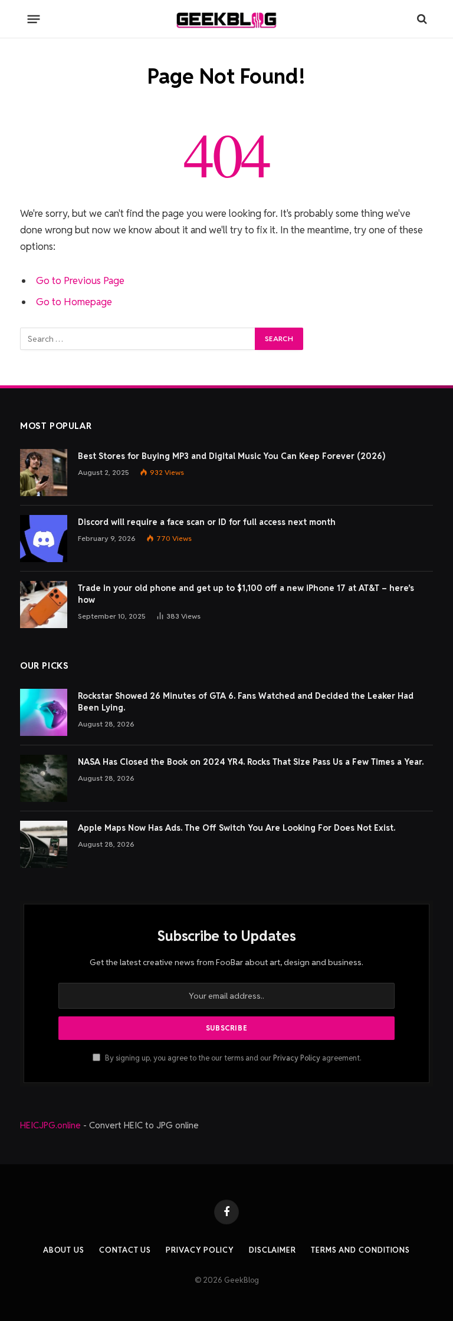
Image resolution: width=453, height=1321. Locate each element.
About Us (63, 1250)
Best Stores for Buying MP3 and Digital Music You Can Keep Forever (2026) (231, 456)
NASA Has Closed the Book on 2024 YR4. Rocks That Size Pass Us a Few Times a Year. (251, 762)
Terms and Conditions (360, 1250)
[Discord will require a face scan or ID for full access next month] (43, 538)
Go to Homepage (74, 301)
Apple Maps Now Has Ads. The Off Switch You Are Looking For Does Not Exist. (236, 828)
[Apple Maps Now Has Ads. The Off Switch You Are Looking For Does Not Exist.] (43, 844)
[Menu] (34, 18)
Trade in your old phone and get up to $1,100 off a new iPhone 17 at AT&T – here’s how (246, 594)
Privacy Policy (296, 1058)
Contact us (125, 1250)
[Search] (421, 19)
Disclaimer (272, 1250)
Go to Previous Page (80, 280)
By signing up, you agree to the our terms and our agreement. (232, 1058)
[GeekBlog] (226, 19)
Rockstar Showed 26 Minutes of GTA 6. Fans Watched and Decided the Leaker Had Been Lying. (245, 702)
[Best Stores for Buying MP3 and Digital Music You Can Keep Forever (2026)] (43, 472)
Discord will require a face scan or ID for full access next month (207, 522)
